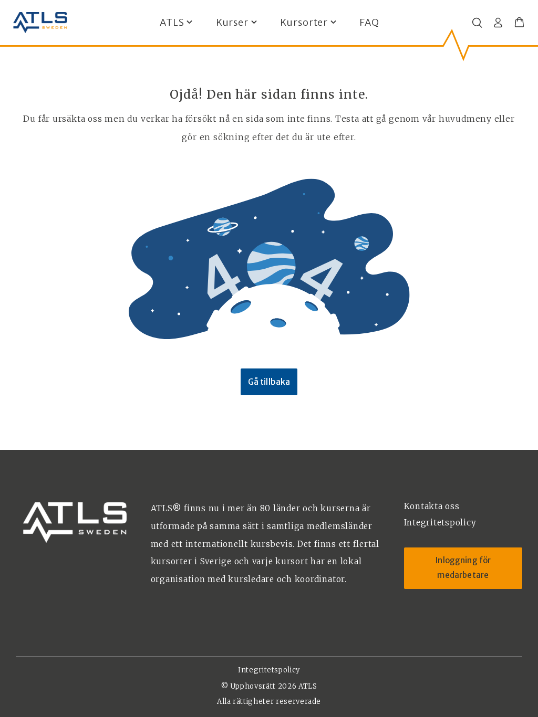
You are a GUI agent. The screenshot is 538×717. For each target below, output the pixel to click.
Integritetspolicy (269, 670)
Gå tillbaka (269, 382)
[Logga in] (498, 22)
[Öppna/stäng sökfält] (477, 22)
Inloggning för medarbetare (463, 567)
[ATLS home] (40, 22)
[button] (519, 22)
